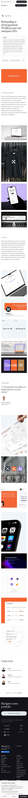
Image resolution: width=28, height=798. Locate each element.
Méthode (18, 761)
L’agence (18, 759)
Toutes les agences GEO (21, 774)
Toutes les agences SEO (21, 772)
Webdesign (3, 761)
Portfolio (14, 692)
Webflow (2, 762)
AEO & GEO (3, 770)
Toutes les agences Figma (21, 770)
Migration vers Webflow (5, 772)
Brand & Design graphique (4, 758)
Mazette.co (8, 692)
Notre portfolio (19, 757)
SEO (2, 768)
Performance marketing (5, 766)
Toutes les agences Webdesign (20, 776)
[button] (19, 746)
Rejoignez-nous (20, 765)
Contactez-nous (20, 763)
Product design (4, 764)
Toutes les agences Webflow (20, 768)
